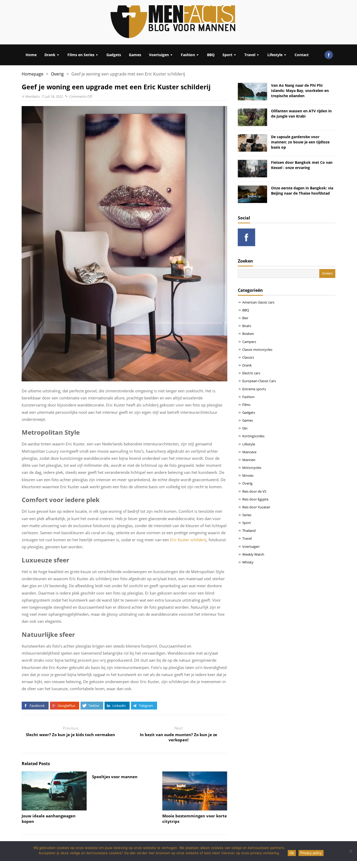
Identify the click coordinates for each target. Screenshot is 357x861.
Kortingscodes (253, 436)
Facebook (37, 705)
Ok (292, 853)
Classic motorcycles (257, 349)
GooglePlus (66, 705)
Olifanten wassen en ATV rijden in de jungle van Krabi (301, 113)
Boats (246, 325)
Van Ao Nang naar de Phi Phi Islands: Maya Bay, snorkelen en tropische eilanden (300, 90)
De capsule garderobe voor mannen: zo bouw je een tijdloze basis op (300, 142)
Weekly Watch (253, 554)
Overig (57, 74)
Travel (249, 54)
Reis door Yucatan (256, 507)
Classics (248, 357)
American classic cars (258, 302)
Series (246, 515)
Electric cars (251, 373)
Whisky (248, 562)
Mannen (248, 459)
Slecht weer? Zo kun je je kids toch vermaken (70, 734)
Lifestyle (275, 54)
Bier (245, 318)
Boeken (248, 333)
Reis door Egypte (255, 499)
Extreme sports (254, 389)
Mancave (249, 452)
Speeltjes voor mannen (114, 776)
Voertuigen (159, 54)
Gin (244, 428)
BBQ (211, 54)
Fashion (188, 54)
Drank (49, 54)
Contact (302, 54)
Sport (227, 54)
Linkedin (119, 705)
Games (135, 54)
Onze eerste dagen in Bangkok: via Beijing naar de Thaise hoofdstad (302, 190)
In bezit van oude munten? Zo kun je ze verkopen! (178, 737)
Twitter (93, 705)
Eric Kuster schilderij (188, 539)
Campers (249, 341)
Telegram (146, 705)
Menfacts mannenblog (173, 22)
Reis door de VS (254, 491)
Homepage (32, 74)
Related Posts (36, 763)
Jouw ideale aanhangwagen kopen (49, 818)
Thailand (249, 530)
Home (31, 54)
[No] (350, 851)
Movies (248, 475)
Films (246, 404)
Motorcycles (251, 467)
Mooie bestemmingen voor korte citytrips (194, 818)
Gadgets (113, 54)
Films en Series (80, 54)
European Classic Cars (259, 381)
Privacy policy (311, 853)
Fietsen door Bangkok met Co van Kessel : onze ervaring (301, 165)
